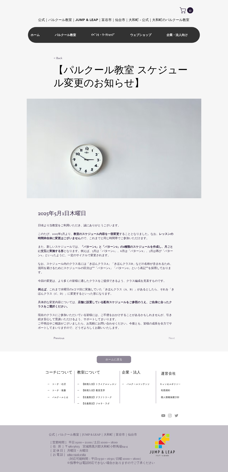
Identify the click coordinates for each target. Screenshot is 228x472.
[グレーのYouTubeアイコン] (163, 415)
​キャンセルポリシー (170, 384)
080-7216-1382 (76, 454)
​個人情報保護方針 (170, 397)
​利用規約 (165, 390)
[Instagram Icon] (169, 415)
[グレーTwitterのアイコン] (176, 415)
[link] (187, 10)
